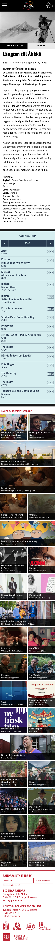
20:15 (3, 397)
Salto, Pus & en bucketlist (16, 299)
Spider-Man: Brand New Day (18, 317)
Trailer (41, 45)
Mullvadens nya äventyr (15, 262)
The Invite (7, 346)
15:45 (3, 341)
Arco (4, 250)
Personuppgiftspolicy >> (11, 885)
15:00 (4, 320)
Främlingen (8, 364)
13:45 (3, 311)
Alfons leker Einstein (13, 275)
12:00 (4, 253)
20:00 (4, 385)
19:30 (4, 376)
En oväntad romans (12, 308)
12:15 (3, 266)
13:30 (4, 302)
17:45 (3, 358)
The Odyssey (8, 373)
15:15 (3, 329)
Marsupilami (8, 287)
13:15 (4, 290)
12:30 (3, 278)
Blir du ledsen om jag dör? (17, 355)
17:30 (3, 349)
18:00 (4, 367)
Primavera (7, 325)
